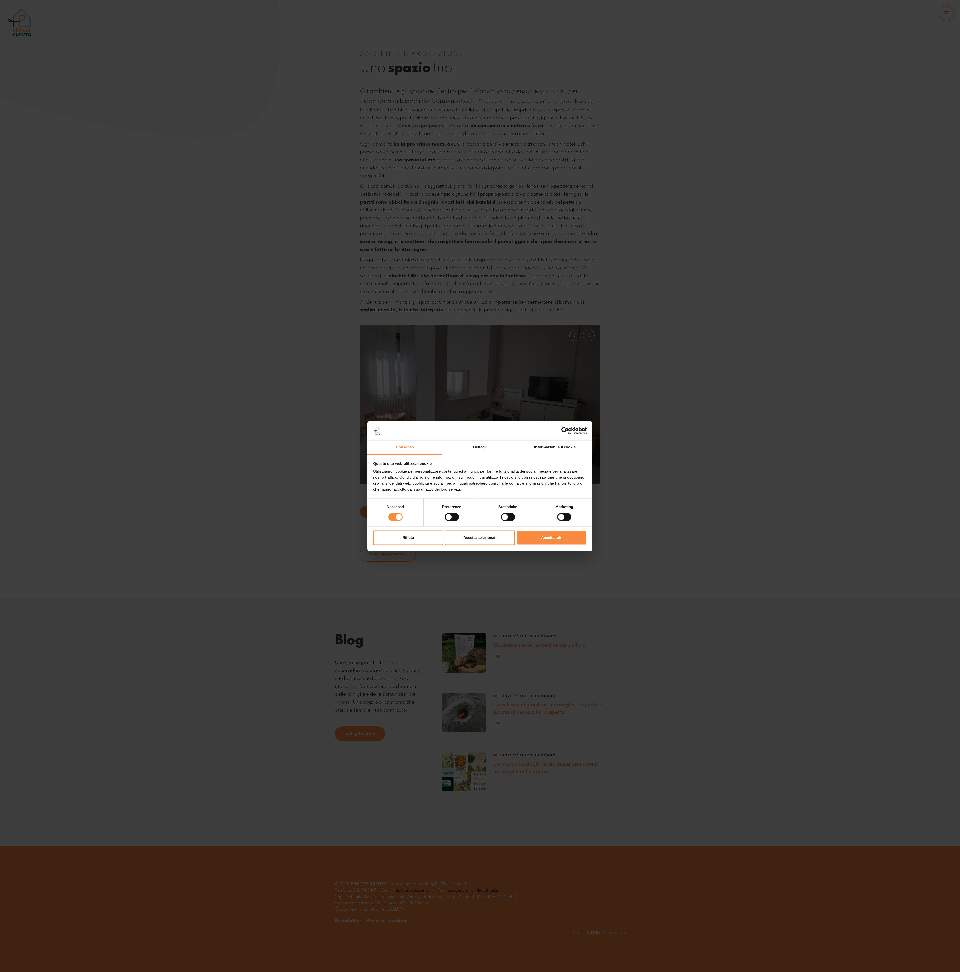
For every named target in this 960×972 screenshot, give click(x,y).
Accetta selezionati (480, 538)
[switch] (452, 517)
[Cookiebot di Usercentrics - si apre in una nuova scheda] (565, 430)
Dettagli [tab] (480, 447)
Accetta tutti (551, 538)
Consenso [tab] (405, 447)
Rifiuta (408, 538)
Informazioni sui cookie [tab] (555, 447)
